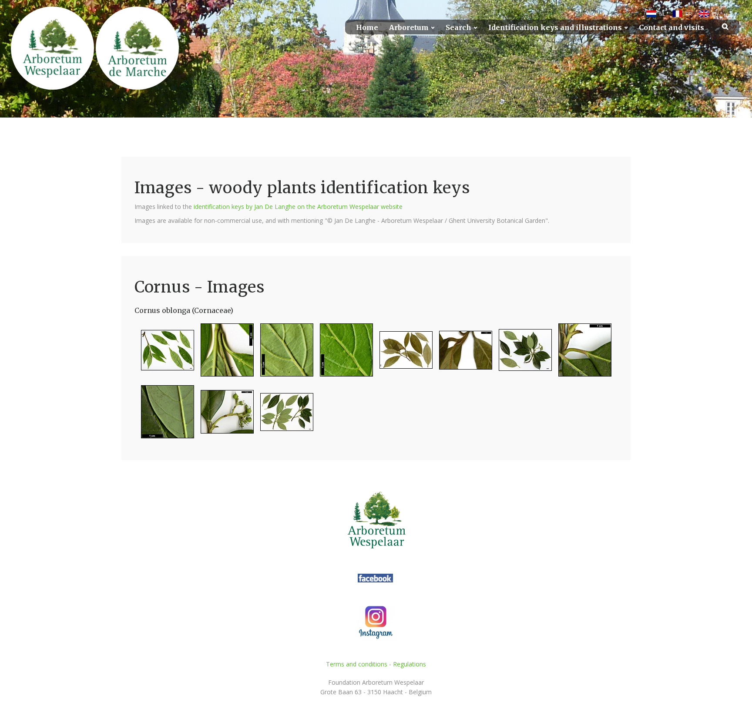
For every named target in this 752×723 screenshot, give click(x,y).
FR (688, 14)
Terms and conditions (356, 664)
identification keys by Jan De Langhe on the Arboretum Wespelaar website (298, 206)
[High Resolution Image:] (164, 354)
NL (662, 14)
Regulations (409, 664)
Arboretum (409, 28)
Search (458, 28)
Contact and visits (671, 28)
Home (367, 28)
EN (715, 14)
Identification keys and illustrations (555, 28)
